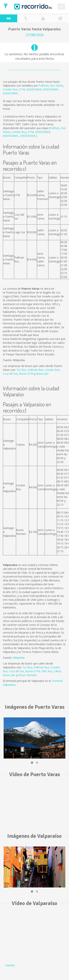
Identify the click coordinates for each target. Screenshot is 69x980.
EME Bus (46, 671)
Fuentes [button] (10, 965)
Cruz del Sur (10, 373)
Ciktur (57, 671)
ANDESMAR (33, 89)
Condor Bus (10, 89)
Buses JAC (42, 373)
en (61, 6)
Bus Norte (56, 85)
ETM (22, 89)
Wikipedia (19, 657)
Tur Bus (21, 370)
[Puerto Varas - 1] (34, 738)
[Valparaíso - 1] (34, 867)
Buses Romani (27, 675)
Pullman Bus (35, 370)
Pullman (44, 85)
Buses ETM (26, 373)
